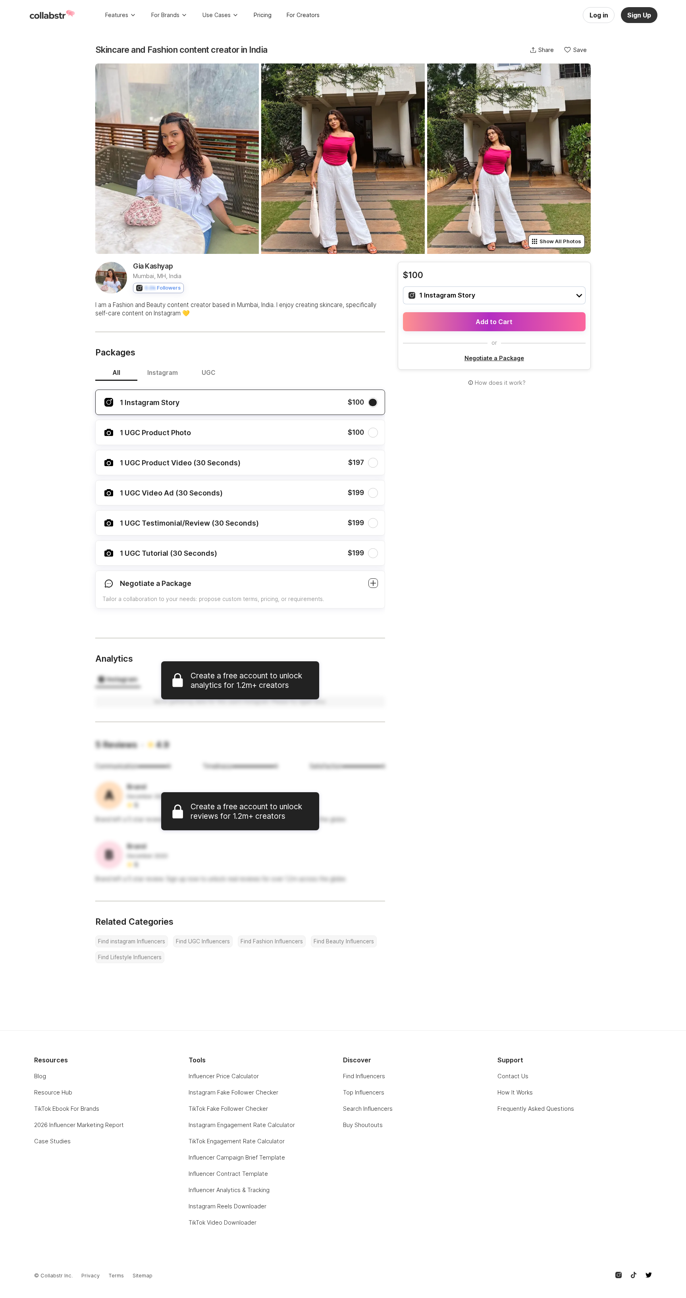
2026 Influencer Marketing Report (79, 1124)
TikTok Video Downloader (222, 1222)
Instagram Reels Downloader (227, 1206)
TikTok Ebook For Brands (66, 1108)
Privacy (90, 1276)
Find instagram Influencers (131, 941)
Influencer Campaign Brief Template (237, 1157)
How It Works (515, 1092)
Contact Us (512, 1076)
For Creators (303, 15)
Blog (40, 1076)
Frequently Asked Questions (535, 1108)
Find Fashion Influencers (272, 941)
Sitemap (142, 1276)
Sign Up (639, 15)
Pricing (263, 15)
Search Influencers (368, 1108)
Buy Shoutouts (363, 1124)
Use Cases (216, 15)
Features (116, 15)
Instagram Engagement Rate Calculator (242, 1124)
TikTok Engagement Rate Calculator (237, 1141)
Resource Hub (53, 1092)
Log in (599, 15)
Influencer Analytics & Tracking (229, 1190)
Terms (116, 1276)
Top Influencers (363, 1092)
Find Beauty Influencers (344, 941)
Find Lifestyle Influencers (130, 957)
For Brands (165, 15)
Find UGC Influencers (203, 941)
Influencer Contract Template (228, 1173)
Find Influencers (364, 1076)
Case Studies (52, 1141)
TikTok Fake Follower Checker (228, 1108)
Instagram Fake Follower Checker (233, 1092)
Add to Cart (494, 322)
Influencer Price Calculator (224, 1076)
